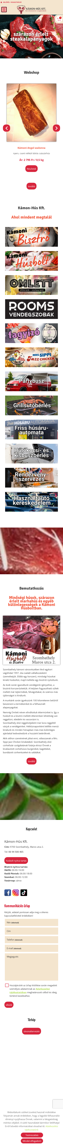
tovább (31, 186)
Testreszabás (31, 1135)
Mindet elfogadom (32, 1140)
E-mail (14, 948)
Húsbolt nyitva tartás (16, 860)
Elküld (9, 1004)
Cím (9, 931)
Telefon (14, 939)
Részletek (31, 168)
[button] (56, 128)
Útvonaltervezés (32, 1031)
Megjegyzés (12, 956)
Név (13, 922)
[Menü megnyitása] (4, 9)
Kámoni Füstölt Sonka (31, 147)
